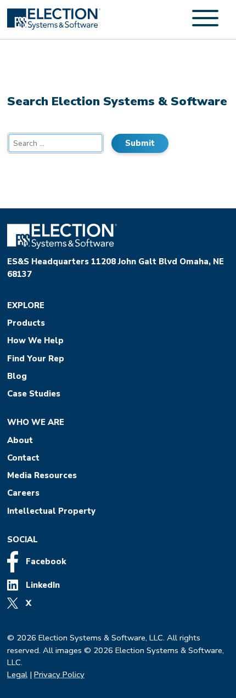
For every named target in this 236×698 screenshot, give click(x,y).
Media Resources (42, 475)
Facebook (45, 561)
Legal (17, 674)
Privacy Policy (59, 674)
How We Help (35, 340)
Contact (23, 457)
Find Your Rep (35, 358)
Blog (17, 376)
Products (26, 322)
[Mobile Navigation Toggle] (205, 24)
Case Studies (33, 393)
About (20, 440)
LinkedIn (42, 585)
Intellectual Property (51, 511)
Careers (23, 492)
